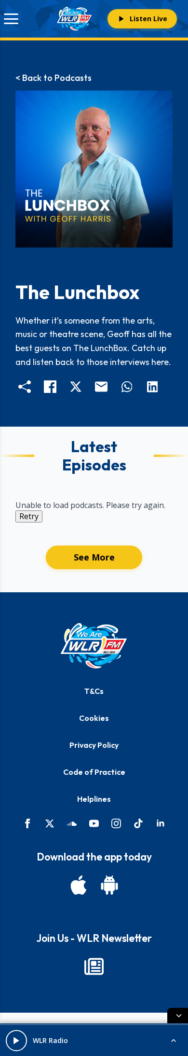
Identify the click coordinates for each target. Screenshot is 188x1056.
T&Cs (94, 691)
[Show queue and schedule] (173, 1040)
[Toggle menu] (11, 18)
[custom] (72, 823)
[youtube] (94, 823)
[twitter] (50, 823)
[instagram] (116, 823)
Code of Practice (94, 772)
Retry (29, 516)
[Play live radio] (16, 1040)
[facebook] (27, 823)
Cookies (94, 718)
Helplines (94, 799)
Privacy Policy (94, 745)
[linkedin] (160, 823)
